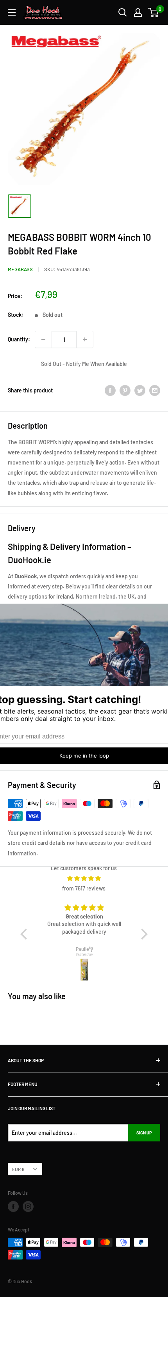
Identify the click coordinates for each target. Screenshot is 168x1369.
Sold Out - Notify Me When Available (84, 363)
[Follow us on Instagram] (28, 1206)
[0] (154, 12)
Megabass (20, 269)
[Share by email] (154, 390)
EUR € (18, 1169)
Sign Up (144, 1132)
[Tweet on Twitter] (139, 390)
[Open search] (122, 12)
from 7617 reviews (83, 888)
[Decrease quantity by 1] (43, 339)
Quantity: (19, 339)
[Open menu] (12, 12)
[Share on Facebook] (110, 390)
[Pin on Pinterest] (125, 390)
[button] (25, 934)
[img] (84, 878)
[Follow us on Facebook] (13, 1206)
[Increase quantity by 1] (85, 339)
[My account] (138, 12)
